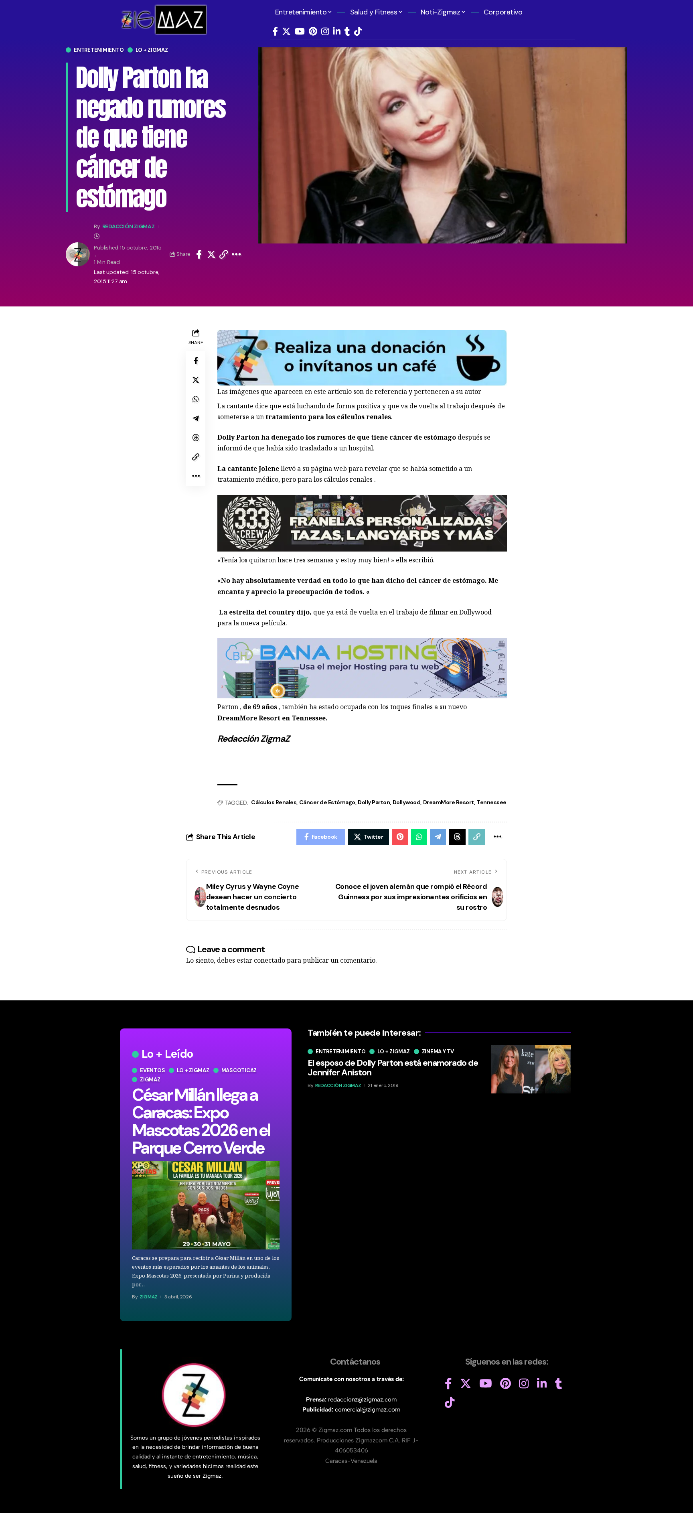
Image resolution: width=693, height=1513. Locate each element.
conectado (269, 960)
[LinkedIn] (336, 31)
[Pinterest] (313, 31)
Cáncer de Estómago (327, 802)
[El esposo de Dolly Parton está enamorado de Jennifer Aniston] (531, 1069)
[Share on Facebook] (199, 254)
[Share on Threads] (195, 437)
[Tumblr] (347, 31)
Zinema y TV (438, 1051)
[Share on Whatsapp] (195, 399)
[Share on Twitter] (211, 254)
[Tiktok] (358, 31)
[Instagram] (325, 31)
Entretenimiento (99, 50)
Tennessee (491, 802)
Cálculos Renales (273, 802)
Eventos (152, 1070)
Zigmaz (150, 1079)
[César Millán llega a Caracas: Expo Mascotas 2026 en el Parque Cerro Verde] (206, 1205)
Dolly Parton (374, 802)
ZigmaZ (149, 1297)
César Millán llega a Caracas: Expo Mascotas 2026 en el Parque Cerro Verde (201, 1121)
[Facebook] (275, 31)
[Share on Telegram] (195, 418)
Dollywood (407, 802)
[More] (236, 254)
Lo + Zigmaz (152, 50)
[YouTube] (300, 31)
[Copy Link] (223, 254)
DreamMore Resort (448, 802)
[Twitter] (286, 31)
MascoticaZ (239, 1070)
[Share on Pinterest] (400, 837)
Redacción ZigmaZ (128, 226)
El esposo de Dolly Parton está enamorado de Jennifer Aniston (393, 1067)
